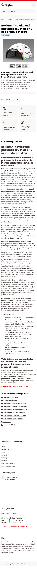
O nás (3, 447)
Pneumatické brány (8, 466)
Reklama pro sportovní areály (14, 413)
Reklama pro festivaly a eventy (14, 416)
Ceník (3, 452)
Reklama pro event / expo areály (15, 410)
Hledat (33, 11)
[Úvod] (7, 5)
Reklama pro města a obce (13, 419)
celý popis (24, 88)
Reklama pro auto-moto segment (15, 406)
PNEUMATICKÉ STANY (10, 397)
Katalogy (4, 458)
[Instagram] (14, 532)
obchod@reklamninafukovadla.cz (15, 526)
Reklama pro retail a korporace (14, 403)
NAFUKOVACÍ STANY (10, 400)
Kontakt (4, 455)
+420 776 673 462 (16, 520)
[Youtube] (19, 532)
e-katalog (9, 19)
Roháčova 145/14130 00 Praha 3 (11, 479)
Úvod (2, 19)
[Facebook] (3, 532)
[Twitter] (9, 532)
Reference (5, 449)
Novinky (4, 461)
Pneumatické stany (10, 425)
